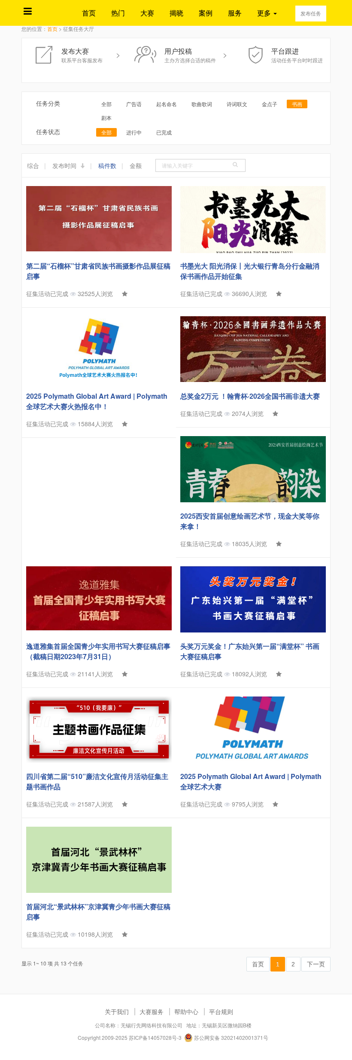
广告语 (134, 103)
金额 (136, 165)
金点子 (269, 103)
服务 (235, 13)
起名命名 (166, 103)
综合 (33, 165)
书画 (297, 103)
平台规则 (221, 1011)
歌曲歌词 (201, 103)
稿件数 (107, 165)
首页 (89, 13)
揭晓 (176, 13)
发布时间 (65, 165)
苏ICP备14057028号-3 (155, 1037)
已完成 (164, 132)
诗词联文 (237, 103)
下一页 (316, 964)
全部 (106, 103)
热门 (118, 13)
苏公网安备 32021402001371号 (230, 1037)
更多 (265, 13)
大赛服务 (152, 1011)
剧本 (106, 117)
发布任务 (310, 13)
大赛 (147, 13)
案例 (205, 13)
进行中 (134, 132)
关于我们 (117, 1011)
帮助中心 (186, 1011)
